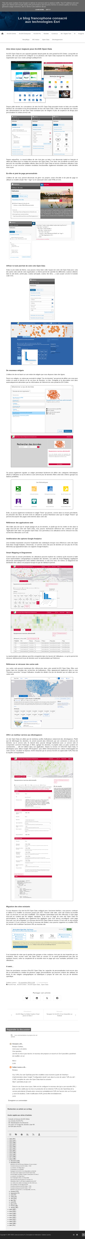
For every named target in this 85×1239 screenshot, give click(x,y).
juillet (12, 1196)
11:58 (14, 1063)
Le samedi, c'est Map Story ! (17, 1167)
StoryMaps (25, 39)
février (13, 1205)
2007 (10, 1225)
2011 (10, 1217)
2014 (10, 1211)
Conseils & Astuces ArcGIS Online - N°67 (20, 1188)
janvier (13, 1207)
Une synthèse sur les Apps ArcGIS (19, 1184)
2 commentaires (42, 982)
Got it (48, 9)
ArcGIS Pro (37, 33)
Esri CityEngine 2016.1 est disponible (19, 1177)
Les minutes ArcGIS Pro (15, 1121)
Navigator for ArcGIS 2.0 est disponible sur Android (23, 1171)
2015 (10, 1209)
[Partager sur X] (47, 998)
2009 (10, 1221)
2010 (10, 1219)
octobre (13, 1191)
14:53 (14, 1096)
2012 (10, 1215)
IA (74, 33)
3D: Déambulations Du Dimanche (18, 1123)
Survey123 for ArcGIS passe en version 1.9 (21, 1179)
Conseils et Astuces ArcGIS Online (18, 1119)
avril (12, 1202)
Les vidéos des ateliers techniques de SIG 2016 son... (24, 1183)
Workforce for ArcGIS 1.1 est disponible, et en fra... (23, 1189)
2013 (10, 1213)
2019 (10, 1153)
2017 (10, 1157)
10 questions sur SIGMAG (17, 1169)
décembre (13, 1160)
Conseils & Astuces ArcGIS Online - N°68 (20, 1186)
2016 (10, 1159)
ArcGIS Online (11, 33)
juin (12, 1198)
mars (12, 1204)
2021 (10, 1149)
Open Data (45, 39)
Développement (57, 39)
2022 (10, 1147)
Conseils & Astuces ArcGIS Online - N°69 (20, 1166)
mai (12, 1200)
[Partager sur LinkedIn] (37, 998)
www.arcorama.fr (20, 1235)
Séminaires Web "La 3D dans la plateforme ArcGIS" (23, 1181)
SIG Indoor (35, 39)
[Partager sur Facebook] (57, 998)
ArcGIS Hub (12, 984)
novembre (14, 1162)
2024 (10, 1143)
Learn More (39, 9)
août (12, 1195)
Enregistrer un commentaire (17, 1100)
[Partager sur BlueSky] (27, 998)
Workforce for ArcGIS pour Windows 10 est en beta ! (23, 1164)
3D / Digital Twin (66, 33)
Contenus (55, 33)
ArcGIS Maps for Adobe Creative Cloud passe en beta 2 (24, 1174)
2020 (10, 1151)
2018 (10, 1155)
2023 (10, 1145)
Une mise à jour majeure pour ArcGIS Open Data (22, 1172)
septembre (14, 1193)
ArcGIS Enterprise (25, 33)
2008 (10, 1223)
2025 (10, 1141)
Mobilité (46, 33)
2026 (10, 1139)
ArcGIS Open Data (34, 984)
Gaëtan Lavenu (17, 1067)
